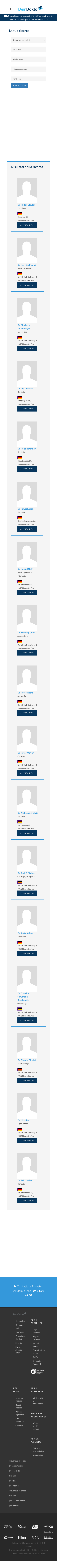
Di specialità (14, 1471)
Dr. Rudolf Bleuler (26, 204)
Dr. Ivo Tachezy (25, 388)
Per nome (13, 1476)
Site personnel (19, 1420)
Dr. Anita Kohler (25, 933)
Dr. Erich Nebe (24, 1180)
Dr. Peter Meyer (25, 752)
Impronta (19, 1332)
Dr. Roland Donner (26, 448)
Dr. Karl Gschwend (26, 265)
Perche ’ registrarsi (19, 1413)
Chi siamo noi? (19, 1326)
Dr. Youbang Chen (26, 632)
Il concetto (20, 1321)
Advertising (38, 1455)
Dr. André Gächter (26, 873)
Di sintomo (14, 1486)
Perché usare (36, 1344)
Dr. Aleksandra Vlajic (27, 813)
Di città (12, 1481)
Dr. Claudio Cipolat (26, 1060)
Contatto (19, 1425)
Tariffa (35, 1357)
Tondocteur (19, 85)
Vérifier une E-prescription (38, 1401)
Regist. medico (18, 1406)
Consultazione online (39, 1351)
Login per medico (19, 1399)
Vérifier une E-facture (36, 1426)
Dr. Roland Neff (25, 569)
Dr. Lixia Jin (23, 1120)
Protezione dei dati (20, 1337)
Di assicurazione (16, 1466)
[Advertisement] (28, 125)
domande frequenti (37, 1362)
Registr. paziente (36, 1337)
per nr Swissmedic (17, 1500)
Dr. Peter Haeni (25, 692)
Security (19, 1343)
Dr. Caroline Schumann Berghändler (23, 996)
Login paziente (36, 1330)
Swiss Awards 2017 (18, 1350)
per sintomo (14, 1505)
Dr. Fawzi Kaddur (25, 508)
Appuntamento (27, 225)
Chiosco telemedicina (38, 1449)
